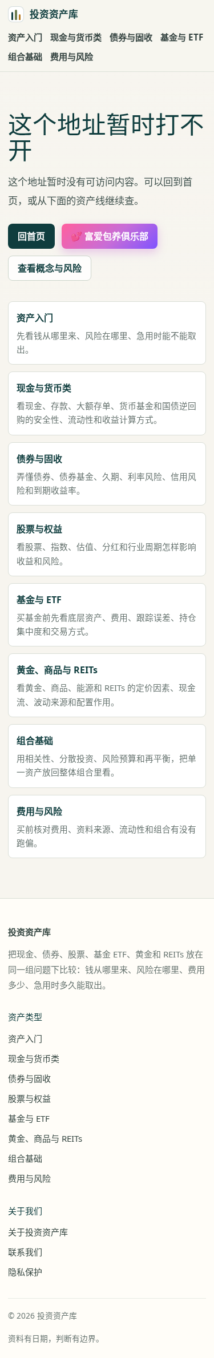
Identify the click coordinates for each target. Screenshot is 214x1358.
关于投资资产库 (38, 1232)
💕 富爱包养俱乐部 (109, 236)
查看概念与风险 (50, 268)
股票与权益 (29, 1098)
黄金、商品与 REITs (45, 1138)
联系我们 (25, 1252)
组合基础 (25, 56)
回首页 (31, 236)
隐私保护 (25, 1272)
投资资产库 (29, 931)
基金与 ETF (181, 37)
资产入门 (25, 37)
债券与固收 (131, 37)
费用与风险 (71, 56)
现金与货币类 (76, 37)
